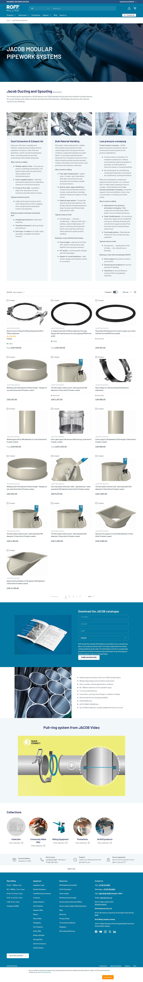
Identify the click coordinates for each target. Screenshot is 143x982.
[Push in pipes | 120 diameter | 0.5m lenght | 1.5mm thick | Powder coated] (115, 422)
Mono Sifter (37, 918)
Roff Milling (14, 966)
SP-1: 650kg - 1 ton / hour (16, 889)
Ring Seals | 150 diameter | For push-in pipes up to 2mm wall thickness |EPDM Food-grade (115, 332)
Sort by (9, 292)
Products (10, 15)
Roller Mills (37, 931)
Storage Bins (38, 939)
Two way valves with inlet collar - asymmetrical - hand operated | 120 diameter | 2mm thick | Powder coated (70, 488)
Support (46, 15)
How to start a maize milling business (72, 906)
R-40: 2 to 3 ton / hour (15, 893)
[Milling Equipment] (60, 826)
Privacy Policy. (47, 972)
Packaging (37, 923)
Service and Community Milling (70, 902)
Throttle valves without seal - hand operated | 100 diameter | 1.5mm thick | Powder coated (25, 535)
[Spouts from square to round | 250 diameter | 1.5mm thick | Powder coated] (115, 516)
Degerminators (38, 902)
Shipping (62, 927)
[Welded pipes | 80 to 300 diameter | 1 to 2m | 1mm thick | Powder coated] (27, 422)
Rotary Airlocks (38, 935)
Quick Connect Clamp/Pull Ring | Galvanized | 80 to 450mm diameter (25, 332)
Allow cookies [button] (108, 977)
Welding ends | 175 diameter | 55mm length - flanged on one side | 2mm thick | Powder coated (27, 488)
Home (8, 20)
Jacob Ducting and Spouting (19, 20)
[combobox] (72, 8)
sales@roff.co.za (106, 898)
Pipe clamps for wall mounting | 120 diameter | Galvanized (112, 389)
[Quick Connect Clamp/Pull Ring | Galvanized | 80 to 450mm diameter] (27, 313)
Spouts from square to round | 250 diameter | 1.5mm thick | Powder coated (114, 535)
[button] (135, 8)
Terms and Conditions (67, 923)
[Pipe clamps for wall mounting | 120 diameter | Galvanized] (115, 370)
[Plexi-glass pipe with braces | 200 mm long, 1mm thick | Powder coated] (71, 422)
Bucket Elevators (39, 889)
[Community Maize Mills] (38, 826)
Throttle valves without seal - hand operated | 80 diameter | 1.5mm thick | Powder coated (68, 535)
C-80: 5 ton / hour (13, 902)
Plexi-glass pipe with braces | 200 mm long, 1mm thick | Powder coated (71, 440)
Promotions (36, 15)
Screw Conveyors (39, 944)
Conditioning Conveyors (42, 893)
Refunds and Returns (67, 931)
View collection (14, 843)
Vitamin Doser (38, 948)
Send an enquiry (101, 904)
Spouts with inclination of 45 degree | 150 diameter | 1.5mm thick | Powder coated (26, 582)
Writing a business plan (67, 898)
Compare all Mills (13, 906)
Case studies (64, 893)
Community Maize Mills (38, 840)
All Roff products (104, 839)
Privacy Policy (103, 654)
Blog (55, 15)
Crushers (36, 898)
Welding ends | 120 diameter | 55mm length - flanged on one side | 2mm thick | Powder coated (27, 389)
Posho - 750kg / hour (14, 885)
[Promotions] (82, 826)
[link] (53, 596)
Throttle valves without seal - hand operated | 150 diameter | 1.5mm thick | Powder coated (69, 389)
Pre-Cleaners (38, 927)
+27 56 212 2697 (51, 860)
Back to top (71, 869)
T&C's (134, 966)
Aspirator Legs (38, 885)
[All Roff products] (104, 826)
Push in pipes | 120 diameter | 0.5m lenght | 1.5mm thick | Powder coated (115, 440)
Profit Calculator (65, 889)
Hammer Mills (38, 910)
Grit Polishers (38, 906)
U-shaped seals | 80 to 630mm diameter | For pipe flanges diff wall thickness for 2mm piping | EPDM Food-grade (71, 333)
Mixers (35, 914)
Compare (108, 292)
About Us (62, 914)
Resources (22, 15)
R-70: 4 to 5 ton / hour (15, 898)
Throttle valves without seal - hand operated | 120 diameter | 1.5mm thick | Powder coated (113, 488)
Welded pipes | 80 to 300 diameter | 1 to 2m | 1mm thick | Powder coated (27, 440)
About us (63, 15)
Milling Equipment (60, 839)
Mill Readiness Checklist (68, 885)
